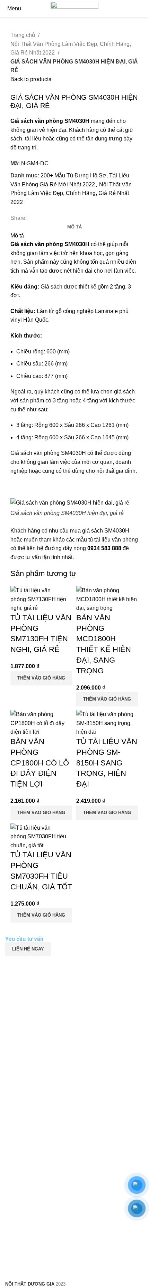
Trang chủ (23, 35)
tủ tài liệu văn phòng (113, 540)
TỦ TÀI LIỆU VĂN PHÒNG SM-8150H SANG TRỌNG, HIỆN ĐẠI (106, 762)
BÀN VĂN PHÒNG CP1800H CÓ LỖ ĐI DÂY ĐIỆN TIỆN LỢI (39, 762)
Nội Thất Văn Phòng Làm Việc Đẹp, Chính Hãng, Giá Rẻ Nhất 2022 (70, 48)
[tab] (74, 227)
